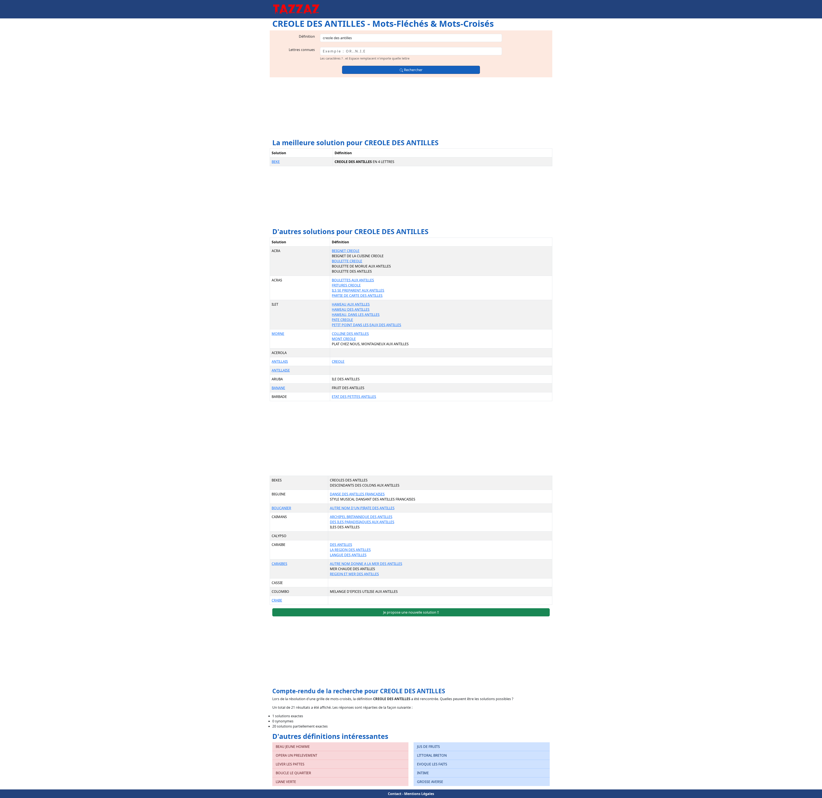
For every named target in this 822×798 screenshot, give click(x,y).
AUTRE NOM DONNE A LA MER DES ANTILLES (366, 563)
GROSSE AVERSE (430, 781)
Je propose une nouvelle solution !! (411, 612)
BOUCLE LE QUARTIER (293, 773)
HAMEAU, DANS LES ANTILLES (356, 314)
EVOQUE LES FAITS (432, 764)
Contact (394, 793)
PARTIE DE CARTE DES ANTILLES (357, 295)
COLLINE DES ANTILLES (350, 333)
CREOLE (338, 361)
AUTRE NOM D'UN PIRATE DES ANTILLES (362, 508)
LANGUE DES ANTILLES (348, 555)
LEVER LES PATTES (290, 764)
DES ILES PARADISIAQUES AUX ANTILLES (362, 522)
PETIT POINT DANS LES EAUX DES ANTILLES (366, 325)
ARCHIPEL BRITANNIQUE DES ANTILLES (361, 516)
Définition (307, 36)
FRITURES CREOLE (346, 285)
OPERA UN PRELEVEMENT (296, 755)
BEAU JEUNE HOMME (293, 746)
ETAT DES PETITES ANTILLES (354, 396)
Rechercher (413, 69)
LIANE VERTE (286, 781)
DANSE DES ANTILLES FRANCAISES (357, 494)
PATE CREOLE (342, 319)
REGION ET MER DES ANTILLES (354, 574)
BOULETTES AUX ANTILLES (353, 280)
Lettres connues (302, 49)
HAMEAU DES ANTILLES (350, 309)
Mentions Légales (419, 793)
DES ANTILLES (341, 544)
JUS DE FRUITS (428, 746)
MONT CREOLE (344, 338)
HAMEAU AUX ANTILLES (351, 304)
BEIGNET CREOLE (345, 250)
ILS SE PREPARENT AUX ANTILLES (358, 290)
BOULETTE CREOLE (347, 261)
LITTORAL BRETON (432, 755)
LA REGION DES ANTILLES (350, 549)
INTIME (423, 773)
